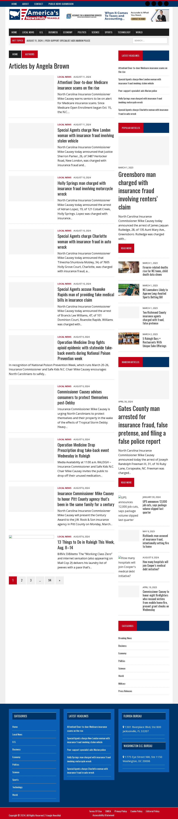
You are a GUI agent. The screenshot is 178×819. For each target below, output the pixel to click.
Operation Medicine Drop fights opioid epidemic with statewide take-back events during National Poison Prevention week (85, 350)
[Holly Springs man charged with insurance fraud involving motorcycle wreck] (31, 199)
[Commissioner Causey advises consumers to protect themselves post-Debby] (31, 408)
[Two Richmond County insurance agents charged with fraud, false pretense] (128, 316)
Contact (38, 4)
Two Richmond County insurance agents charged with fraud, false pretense (154, 317)
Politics (82, 32)
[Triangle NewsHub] (34, 14)
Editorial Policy (152, 811)
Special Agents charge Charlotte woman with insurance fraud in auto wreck (84, 241)
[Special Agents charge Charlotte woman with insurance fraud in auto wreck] (31, 252)
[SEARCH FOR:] (150, 40)
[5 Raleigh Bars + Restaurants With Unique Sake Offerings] (128, 342)
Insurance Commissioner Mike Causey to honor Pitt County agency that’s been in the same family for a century (86, 498)
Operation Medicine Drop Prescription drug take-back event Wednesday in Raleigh (83, 450)
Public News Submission (60, 4)
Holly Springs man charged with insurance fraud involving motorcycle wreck (85, 188)
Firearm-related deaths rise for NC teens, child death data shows (155, 271)
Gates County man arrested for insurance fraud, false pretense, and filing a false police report (143, 424)
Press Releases (125, 691)
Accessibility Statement (103, 815)
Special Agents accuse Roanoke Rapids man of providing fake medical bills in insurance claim (86, 294)
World (139, 32)
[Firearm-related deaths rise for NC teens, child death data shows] (128, 271)
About (25, 4)
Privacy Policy (121, 811)
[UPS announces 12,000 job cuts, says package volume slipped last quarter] (128, 520)
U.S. (41, 32)
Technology (124, 32)
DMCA (108, 811)
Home (14, 4)
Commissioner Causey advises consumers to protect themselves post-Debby (83, 396)
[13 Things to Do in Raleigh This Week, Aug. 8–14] (31, 558)
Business (53, 32)
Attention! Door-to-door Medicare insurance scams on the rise (83, 85)
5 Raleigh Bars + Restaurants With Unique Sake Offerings (154, 342)
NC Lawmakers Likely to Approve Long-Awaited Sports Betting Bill (155, 293)
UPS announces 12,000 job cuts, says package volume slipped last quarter (155, 506)
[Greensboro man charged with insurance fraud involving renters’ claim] (143, 163)
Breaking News (125, 638)
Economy (67, 32)
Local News (28, 32)
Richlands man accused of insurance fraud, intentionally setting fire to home (156, 541)
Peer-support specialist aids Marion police (137, 90)
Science (95, 32)
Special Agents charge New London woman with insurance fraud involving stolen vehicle (86, 135)
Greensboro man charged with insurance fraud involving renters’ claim (138, 190)
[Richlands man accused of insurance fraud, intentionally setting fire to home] (128, 539)
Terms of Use (95, 811)
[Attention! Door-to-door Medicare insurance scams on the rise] (31, 98)
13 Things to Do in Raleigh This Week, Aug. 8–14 (86, 544)
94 (49, 580)
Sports (108, 32)
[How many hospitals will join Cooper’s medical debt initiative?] (128, 576)
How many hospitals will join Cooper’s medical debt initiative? (155, 565)
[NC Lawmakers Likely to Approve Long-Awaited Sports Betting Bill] (128, 293)
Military (121, 683)
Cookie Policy (136, 811)
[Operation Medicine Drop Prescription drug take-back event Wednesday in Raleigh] (31, 461)
